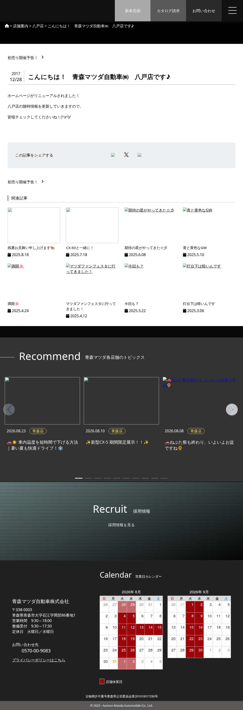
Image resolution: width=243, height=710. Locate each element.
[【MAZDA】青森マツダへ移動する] (7, 25)
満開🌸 (13, 303)
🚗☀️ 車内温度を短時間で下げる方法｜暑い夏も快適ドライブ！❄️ (42, 445)
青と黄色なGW (195, 247)
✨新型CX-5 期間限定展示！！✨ (117, 442)
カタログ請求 (168, 10)
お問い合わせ (203, 10)
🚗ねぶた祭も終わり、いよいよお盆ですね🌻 (199, 445)
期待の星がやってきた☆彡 (146, 247)
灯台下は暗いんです (199, 303)
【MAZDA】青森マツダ (27, 10)
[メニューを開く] (232, 10)
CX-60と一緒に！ (80, 247)
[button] (233, 409)
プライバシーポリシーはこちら (38, 660)
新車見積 (132, 10)
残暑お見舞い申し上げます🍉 (31, 247)
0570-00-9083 (36, 650)
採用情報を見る (121, 524)
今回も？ (132, 303)
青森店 (38, 430)
